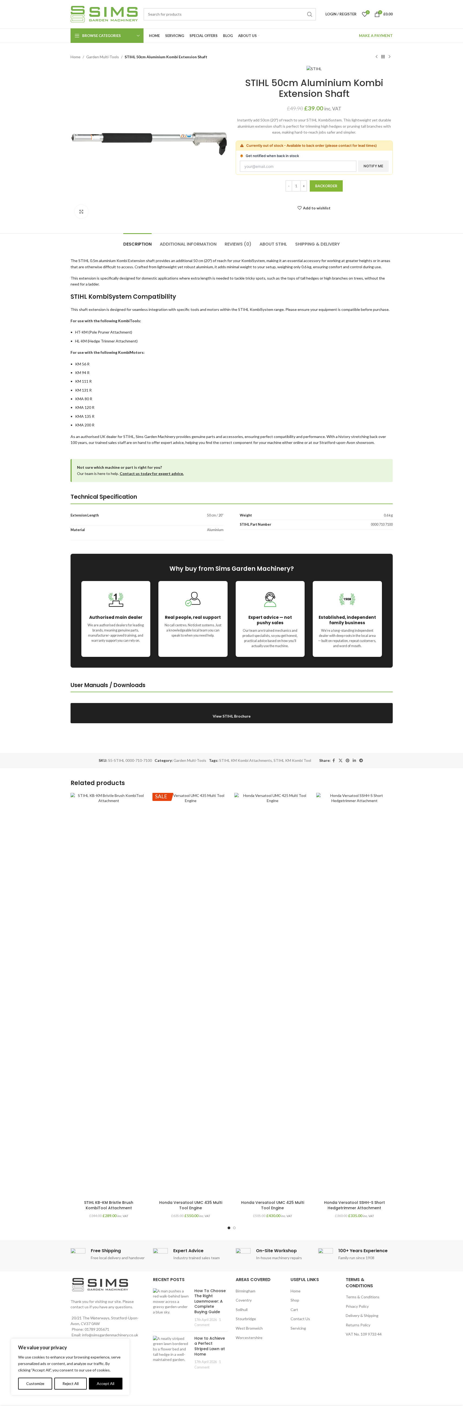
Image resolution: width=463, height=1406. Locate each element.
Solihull (242, 1309)
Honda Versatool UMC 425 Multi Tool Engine (272, 1205)
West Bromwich (249, 1328)
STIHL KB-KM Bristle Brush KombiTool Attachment (108, 1205)
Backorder (326, 186)
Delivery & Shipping (362, 1315)
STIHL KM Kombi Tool (292, 760)
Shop (295, 1300)
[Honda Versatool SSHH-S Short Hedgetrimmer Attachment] (354, 995)
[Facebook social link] (334, 760)
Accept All (105, 1383)
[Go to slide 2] (234, 1228)
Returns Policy (358, 1325)
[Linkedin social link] (354, 760)
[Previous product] (376, 57)
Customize (35, 1383)
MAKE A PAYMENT (376, 35)
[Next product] (389, 57)
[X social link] (340, 760)
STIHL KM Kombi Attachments (245, 760)
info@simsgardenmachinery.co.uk (110, 1335)
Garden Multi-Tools (102, 57)
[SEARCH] (310, 14)
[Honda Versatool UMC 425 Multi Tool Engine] (272, 995)
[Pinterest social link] (347, 760)
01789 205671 (97, 1329)
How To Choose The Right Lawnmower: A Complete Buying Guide (210, 1301)
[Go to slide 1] (229, 1228)
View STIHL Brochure (232, 716)
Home (76, 57)
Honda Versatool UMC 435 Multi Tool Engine (190, 1205)
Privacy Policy (357, 1306)
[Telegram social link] (361, 760)
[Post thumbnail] (171, 1307)
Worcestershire (249, 1337)
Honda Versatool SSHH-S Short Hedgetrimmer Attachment (354, 1205)
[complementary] (70, 1367)
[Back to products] (383, 57)
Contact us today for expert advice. (152, 473)
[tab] (137, 241)
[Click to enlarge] (81, 211)
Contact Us (300, 1318)
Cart (294, 1309)
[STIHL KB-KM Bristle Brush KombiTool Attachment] (109, 995)
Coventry (244, 1300)
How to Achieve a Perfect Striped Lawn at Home (209, 1346)
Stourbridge (246, 1318)
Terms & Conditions (362, 1297)
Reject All (70, 1383)
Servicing (298, 1328)
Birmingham (245, 1291)
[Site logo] (104, 13)
